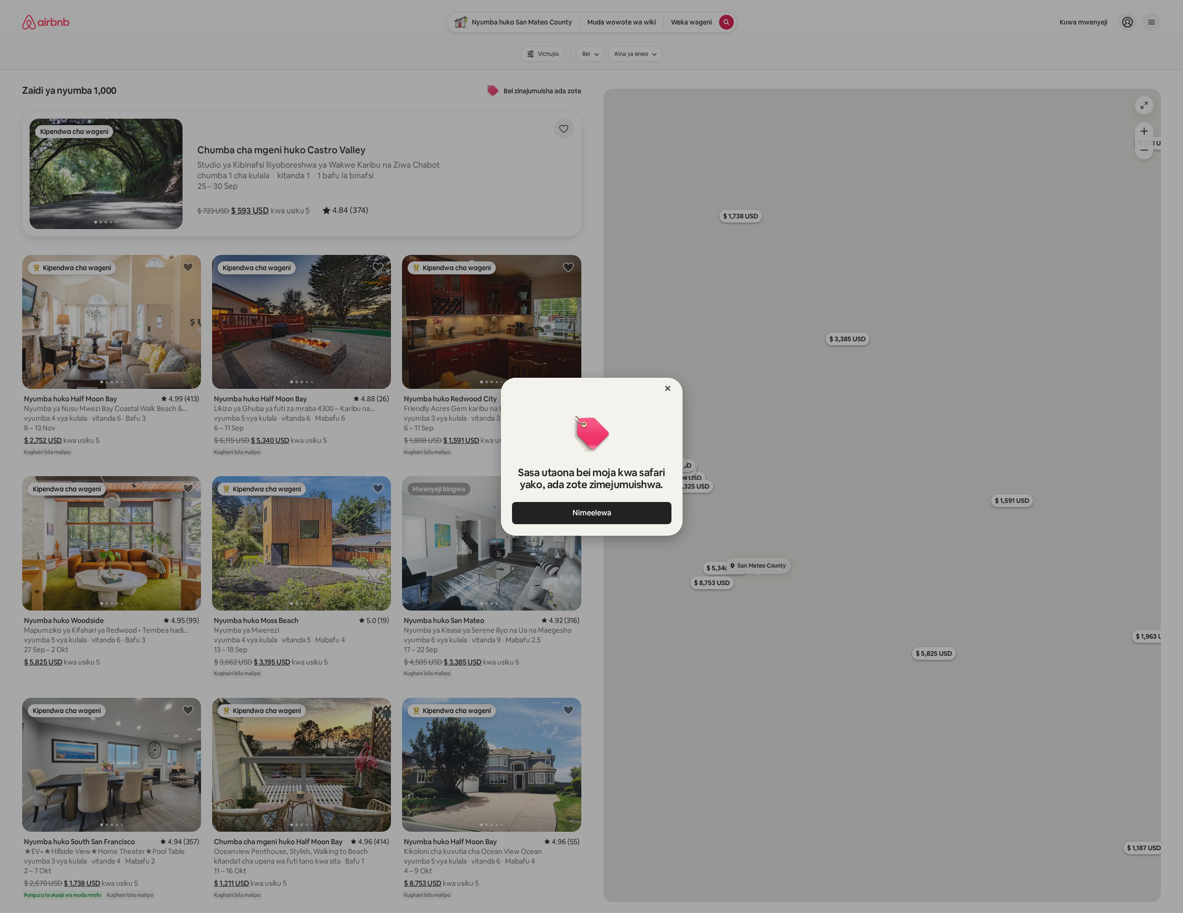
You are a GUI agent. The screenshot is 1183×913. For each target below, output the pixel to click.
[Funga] (667, 388)
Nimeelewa (591, 513)
